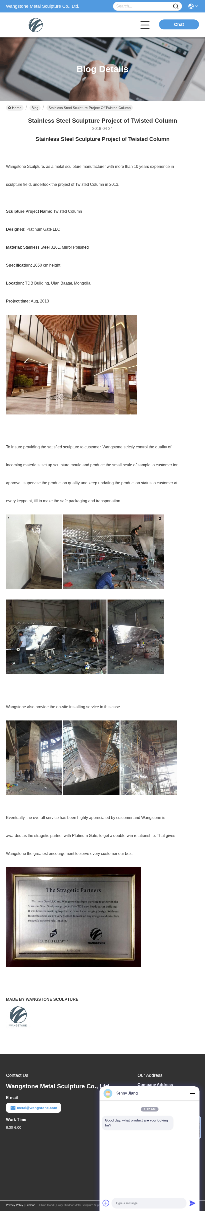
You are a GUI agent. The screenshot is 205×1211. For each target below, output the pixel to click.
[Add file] (106, 1203)
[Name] (176, 6)
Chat (179, 24)
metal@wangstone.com (37, 1108)
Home (17, 108)
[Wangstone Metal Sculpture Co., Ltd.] (33, 24)
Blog (35, 108)
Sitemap (30, 1205)
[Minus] (193, 1093)
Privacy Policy (14, 1205)
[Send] (192, 1203)
